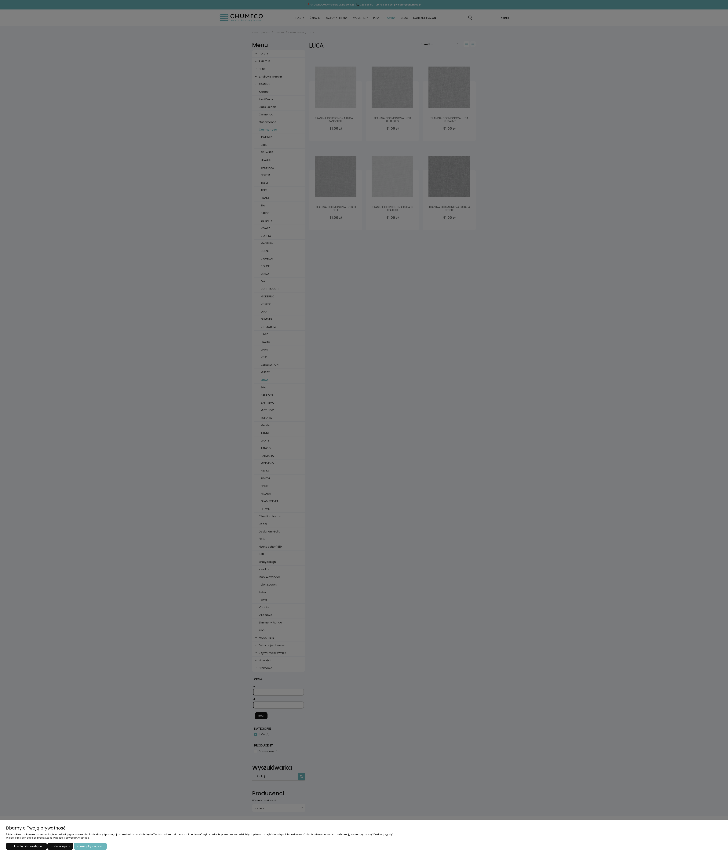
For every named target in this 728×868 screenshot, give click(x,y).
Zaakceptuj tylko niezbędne (26, 846)
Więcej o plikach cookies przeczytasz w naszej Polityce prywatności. (48, 838)
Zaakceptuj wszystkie (90, 846)
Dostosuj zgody (60, 846)
